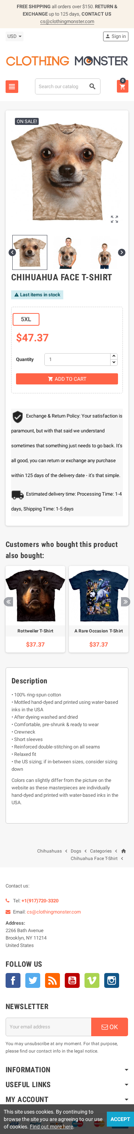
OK (113, 1027)
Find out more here (51, 1127)
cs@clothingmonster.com (67, 21)
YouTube (72, 980)
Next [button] (125, 601)
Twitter (32, 980)
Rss (52, 980)
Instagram (111, 980)
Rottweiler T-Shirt (35, 631)
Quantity (25, 359)
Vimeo (91, 980)
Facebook (13, 980)
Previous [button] (8, 601)
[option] (35, 609)
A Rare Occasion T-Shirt (98, 631)
